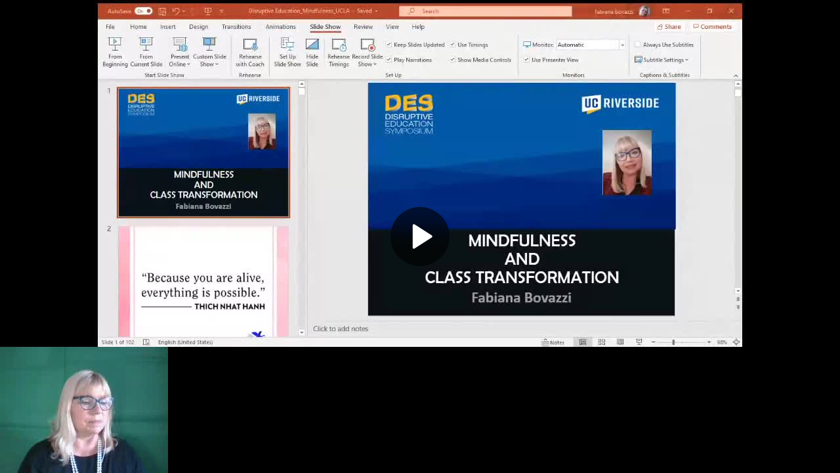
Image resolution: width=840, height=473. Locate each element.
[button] (420, 236)
